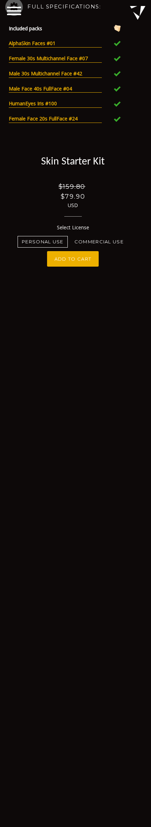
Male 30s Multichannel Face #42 (45, 73)
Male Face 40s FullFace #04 (40, 88)
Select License (73, 227)
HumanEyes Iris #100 (33, 103)
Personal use (43, 241)
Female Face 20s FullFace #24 (43, 118)
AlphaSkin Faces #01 (32, 43)
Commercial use (99, 241)
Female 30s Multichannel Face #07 (48, 58)
